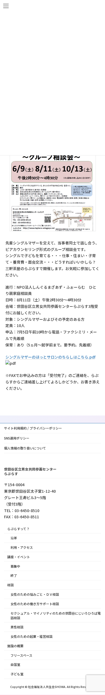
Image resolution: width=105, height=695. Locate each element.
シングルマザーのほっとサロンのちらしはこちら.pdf (50, 357)
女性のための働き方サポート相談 (34, 603)
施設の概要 (15, 645)
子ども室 (16, 674)
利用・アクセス (21, 547)
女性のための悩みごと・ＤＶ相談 (34, 594)
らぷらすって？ (18, 528)
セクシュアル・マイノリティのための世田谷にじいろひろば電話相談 (55, 615)
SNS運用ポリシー (16, 438)
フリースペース (21, 655)
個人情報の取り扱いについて (25, 448)
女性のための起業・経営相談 (31, 636)
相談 (10, 584)
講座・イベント (18, 556)
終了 (13, 575)
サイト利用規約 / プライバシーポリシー (33, 428)
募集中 (15, 566)
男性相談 (16, 627)
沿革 (13, 538)
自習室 (15, 664)
